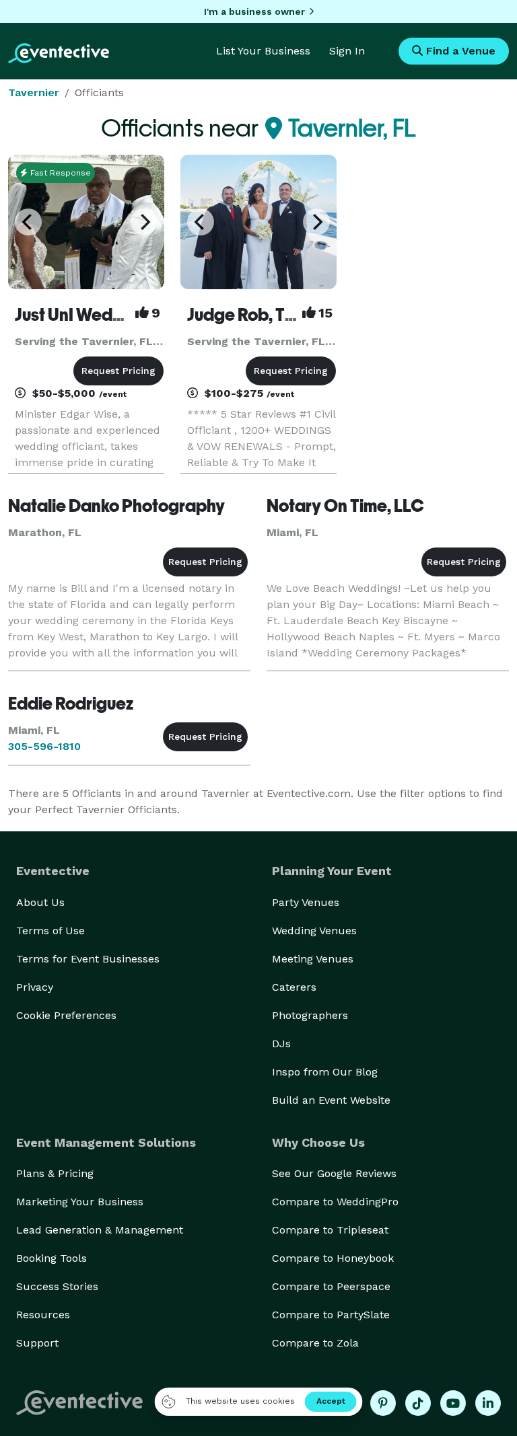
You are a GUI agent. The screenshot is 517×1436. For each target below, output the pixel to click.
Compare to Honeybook (333, 1258)
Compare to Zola (315, 1342)
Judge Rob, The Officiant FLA (297, 315)
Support (37, 1342)
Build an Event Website (331, 1100)
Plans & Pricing (55, 1173)
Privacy (34, 987)
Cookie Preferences (66, 1015)
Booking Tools (51, 1258)
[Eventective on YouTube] (453, 1403)
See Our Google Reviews (334, 1173)
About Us (40, 902)
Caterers (294, 987)
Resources (43, 1314)
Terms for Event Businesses (88, 958)
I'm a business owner (254, 11)
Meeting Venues (312, 958)
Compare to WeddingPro (335, 1201)
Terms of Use (50, 930)
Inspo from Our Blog (325, 1071)
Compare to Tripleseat (330, 1229)
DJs (281, 1043)
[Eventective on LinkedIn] (488, 1403)
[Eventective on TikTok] (418, 1403)
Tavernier (33, 92)
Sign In (347, 50)
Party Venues (305, 902)
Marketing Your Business (79, 1201)
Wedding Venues (314, 930)
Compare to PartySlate (331, 1314)
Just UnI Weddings (85, 315)
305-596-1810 (44, 746)
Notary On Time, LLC (345, 506)
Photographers (310, 1015)
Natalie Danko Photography (116, 506)
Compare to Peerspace (331, 1286)
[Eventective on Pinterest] (383, 1403)
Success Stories (57, 1286)
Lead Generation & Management (99, 1229)
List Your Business (263, 50)
